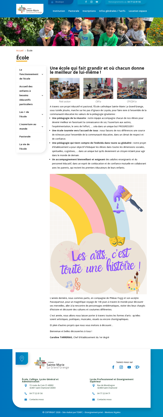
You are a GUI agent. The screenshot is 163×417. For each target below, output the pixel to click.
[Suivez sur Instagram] (121, 367)
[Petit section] (64, 98)
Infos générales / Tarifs (112, 11)
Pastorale (73, 11)
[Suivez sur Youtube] (129, 367)
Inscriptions (89, 11)
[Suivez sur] (138, 367)
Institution (59, 11)
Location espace (138, 11)
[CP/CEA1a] (132, 98)
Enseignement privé (94, 412)
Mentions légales (112, 412)
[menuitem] (31, 74)
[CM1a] (98, 98)
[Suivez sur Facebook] (113, 367)
